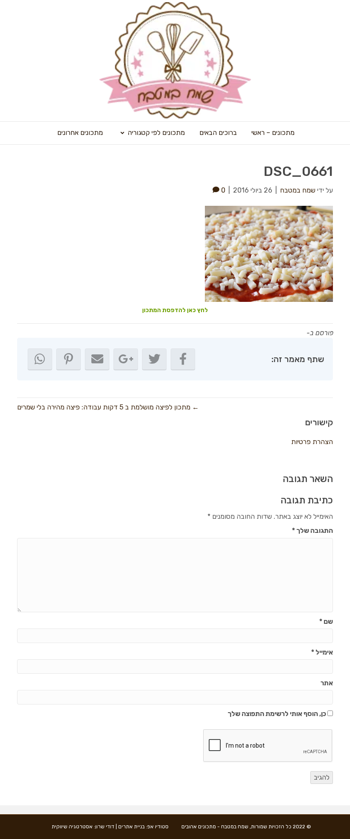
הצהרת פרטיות (312, 442)
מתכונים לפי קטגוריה (156, 133)
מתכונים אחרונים (80, 133)
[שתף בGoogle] (126, 359)
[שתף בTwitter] (154, 359)
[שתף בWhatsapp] (40, 359)
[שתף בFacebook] (183, 359)
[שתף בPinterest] (68, 359)
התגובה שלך (312, 530)
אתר (327, 683)
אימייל (322, 652)
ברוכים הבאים (218, 133)
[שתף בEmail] (97, 359)
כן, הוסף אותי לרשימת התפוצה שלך (277, 714)
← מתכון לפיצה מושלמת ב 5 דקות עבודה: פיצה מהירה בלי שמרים (108, 407)
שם (326, 621)
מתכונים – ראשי (273, 133)
